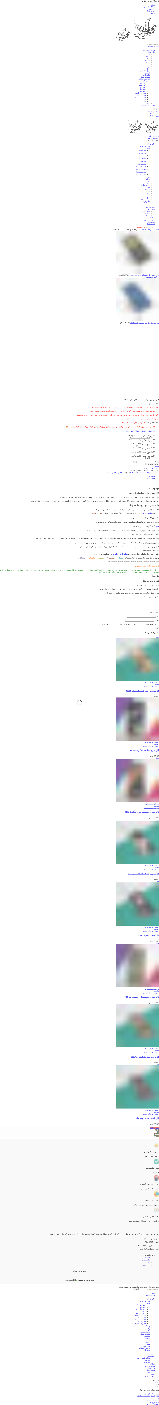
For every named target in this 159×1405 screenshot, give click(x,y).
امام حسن (142, 83)
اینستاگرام (81, 558)
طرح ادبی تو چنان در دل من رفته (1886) (144, 323)
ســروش (101, 558)
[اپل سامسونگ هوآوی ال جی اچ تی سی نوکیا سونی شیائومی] (146, 441)
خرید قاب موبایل (146, 1265)
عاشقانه (147, 73)
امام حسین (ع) (142, 161)
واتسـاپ (92, 558)
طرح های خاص (145, 71)
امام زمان (142, 89)
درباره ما (148, 1262)
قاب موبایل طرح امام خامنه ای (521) (143, 873)
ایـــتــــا (111, 558)
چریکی (147, 56)
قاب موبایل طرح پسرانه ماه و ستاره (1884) (143, 275)
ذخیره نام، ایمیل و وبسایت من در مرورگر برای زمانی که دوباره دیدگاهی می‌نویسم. (127, 624)
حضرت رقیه (141, 95)
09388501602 (142, 227)
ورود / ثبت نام (150, 1376)
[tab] (77, 476)
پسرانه (148, 54)
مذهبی (148, 148)
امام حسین (142, 85)
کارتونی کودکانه (144, 79)
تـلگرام (120, 558)
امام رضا (143, 87)
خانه (157, 229)
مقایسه (152, 1374)
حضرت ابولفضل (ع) (141, 174)
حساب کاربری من (143, 211)
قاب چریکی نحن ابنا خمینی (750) (145, 1057)
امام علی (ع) (142, 153)
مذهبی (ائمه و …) (144, 81)
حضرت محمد (141, 101)
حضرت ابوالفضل (140, 93)
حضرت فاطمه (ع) (141, 166)
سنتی (148, 64)
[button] (152, 682)
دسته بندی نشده (149, 50)
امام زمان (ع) (142, 156)
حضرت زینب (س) (139, 97)
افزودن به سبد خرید (152, 464)
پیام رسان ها (147, 513)
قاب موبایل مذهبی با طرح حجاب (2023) (142, 812)
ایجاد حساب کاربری (152, 1394)
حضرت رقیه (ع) (142, 164)
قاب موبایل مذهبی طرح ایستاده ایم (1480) (141, 997)
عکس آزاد (146, 75)
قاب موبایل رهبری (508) (148, 935)
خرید (156, 526)
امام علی (143, 91)
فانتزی (113, 472)
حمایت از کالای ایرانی (120, 554)
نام (157, 616)
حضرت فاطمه (141, 99)
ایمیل (156, 620)
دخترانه (147, 60)
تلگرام (157, 1130)
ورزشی (147, 103)
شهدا (148, 66)
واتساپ (156, 1134)
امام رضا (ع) (142, 150)
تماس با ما (147, 1257)
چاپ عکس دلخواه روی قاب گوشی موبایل (140, 431)
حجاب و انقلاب (145, 183)
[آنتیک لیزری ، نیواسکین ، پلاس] (140, 437)
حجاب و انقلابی (145, 58)
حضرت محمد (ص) (141, 172)
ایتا (158, 1132)
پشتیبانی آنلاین (154, 1128)
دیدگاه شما (154, 612)
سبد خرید (147, 215)
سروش (156, 1136)
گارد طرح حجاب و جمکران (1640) (144, 750)
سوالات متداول (146, 1260)
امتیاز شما (155, 597)
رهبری (148, 62)
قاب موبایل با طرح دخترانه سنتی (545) (142, 691)
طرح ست (146, 68)
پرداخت (147, 213)
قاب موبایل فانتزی (148, 105)
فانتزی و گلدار (145, 77)
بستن (157, 1382)
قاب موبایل (151, 52)
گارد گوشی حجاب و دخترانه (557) (145, 1118)
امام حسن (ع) (142, 158)
